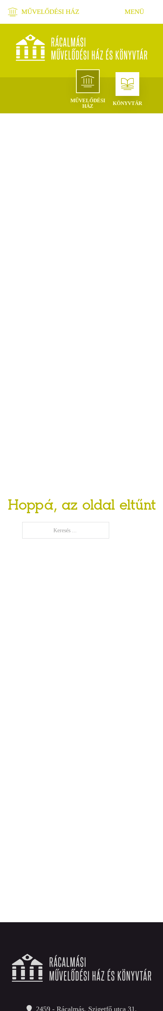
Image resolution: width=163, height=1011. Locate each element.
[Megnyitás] (135, 11)
